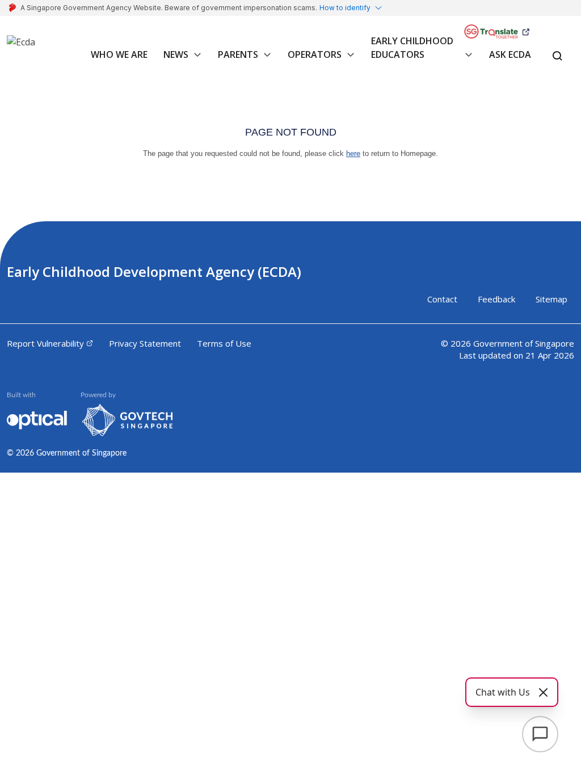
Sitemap (551, 299)
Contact (442, 299)
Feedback (496, 299)
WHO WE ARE (119, 54)
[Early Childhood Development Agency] (21, 46)
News (175, 54)
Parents (238, 54)
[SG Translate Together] (496, 32)
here (353, 153)
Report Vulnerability (45, 343)
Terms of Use (224, 343)
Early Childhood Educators (412, 48)
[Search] (557, 57)
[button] (195, 60)
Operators (315, 54)
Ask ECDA (510, 54)
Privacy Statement (145, 343)
